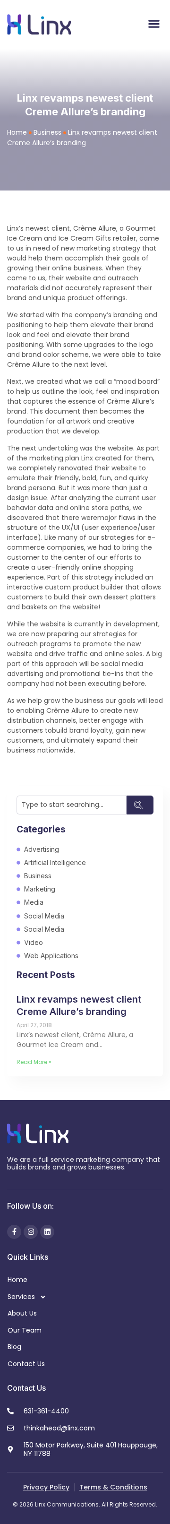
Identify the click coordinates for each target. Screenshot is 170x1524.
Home (17, 132)
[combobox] (72, 805)
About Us (22, 1313)
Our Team (25, 1330)
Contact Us (26, 1363)
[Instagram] (31, 1232)
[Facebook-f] (14, 1232)
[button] (153, 23)
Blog (14, 1346)
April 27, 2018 (34, 1025)
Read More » (34, 1062)
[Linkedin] (47, 1232)
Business (47, 132)
